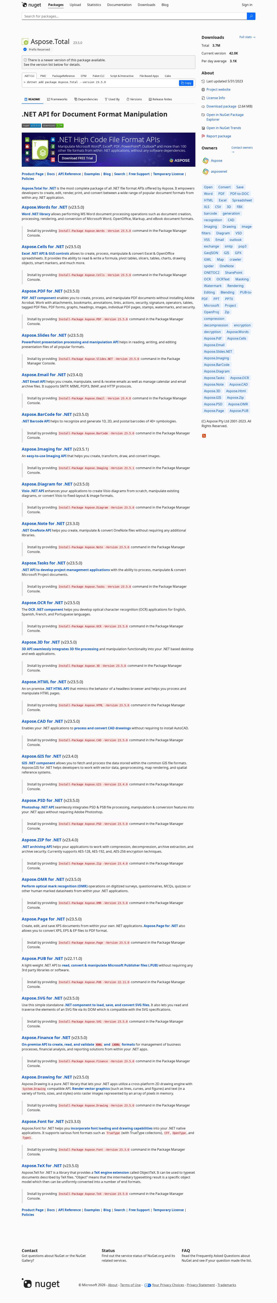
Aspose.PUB (239, 410)
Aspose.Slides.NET (218, 351)
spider (209, 266)
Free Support (139, 174)
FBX (239, 207)
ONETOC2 (211, 272)
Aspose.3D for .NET (41, 642)
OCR (207, 279)
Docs (51, 174)
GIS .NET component (38, 763)
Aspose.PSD (213, 404)
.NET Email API (34, 381)
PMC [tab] (43, 76)
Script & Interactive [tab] (121, 76)
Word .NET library (36, 214)
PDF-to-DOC (239, 193)
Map (220, 259)
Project (230, 305)
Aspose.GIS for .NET (41, 756)
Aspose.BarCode (216, 364)
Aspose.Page (214, 410)
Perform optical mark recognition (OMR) (55, 886)
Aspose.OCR (239, 378)
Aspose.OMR (238, 404)
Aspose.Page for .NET (43, 919)
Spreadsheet (242, 200)
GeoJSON (211, 253)
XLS (206, 207)
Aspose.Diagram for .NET (47, 484)
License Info (215, 98)
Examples (92, 174)
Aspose (216, 160)
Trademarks (227, 1285)
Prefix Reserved (39, 49)
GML (207, 259)
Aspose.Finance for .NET (46, 1037)
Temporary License (168, 174)
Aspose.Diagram (217, 371)
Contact (30, 1250)
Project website (218, 89)
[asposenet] (205, 171)
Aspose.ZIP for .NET (42, 840)
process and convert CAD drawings (102, 728)
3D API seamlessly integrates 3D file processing (60, 649)
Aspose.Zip (235, 397)
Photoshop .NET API (38, 807)
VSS (207, 239)
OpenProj (211, 312)
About (112, 1285)
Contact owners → (242, 150)
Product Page (32, 174)
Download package (221, 106)
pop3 (242, 246)
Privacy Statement (201, 1285)
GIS (226, 253)
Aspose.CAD (238, 384)
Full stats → (247, 37)
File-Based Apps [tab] (149, 76)
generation (231, 213)
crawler (235, 259)
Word (208, 193)
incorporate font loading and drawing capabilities (112, 1128)
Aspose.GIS (212, 397)
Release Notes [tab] (162, 99)
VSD (239, 233)
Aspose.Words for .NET (44, 207)
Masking (242, 279)
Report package (218, 136)
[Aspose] (205, 160)
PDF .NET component (39, 298)
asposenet (219, 171)
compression (214, 318)
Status (108, 1250)
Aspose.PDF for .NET (42, 291)
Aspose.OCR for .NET (42, 602)
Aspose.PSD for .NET (42, 800)
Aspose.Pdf (212, 338)
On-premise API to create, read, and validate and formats (78, 1044)
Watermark (213, 285)
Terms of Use (130, 1285)
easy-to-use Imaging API (46, 456)
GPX (238, 253)
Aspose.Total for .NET (39, 188)
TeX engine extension (111, 1172)
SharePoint (233, 272)
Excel (223, 200)
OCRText (223, 279)
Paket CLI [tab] (98, 76)
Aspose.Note (214, 384)
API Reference (69, 174)
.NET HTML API (57, 688)
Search (119, 174)
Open (208, 187)
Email (219, 239)
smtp (229, 246)
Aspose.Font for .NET (43, 1121)
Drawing (229, 226)
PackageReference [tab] (63, 76)
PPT (216, 299)
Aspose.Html (236, 391)
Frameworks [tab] (58, 99)
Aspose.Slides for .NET (44, 335)
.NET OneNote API (36, 530)
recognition (213, 220)
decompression (216, 325)
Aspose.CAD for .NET (42, 721)
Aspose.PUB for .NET (42, 958)
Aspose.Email (214, 345)
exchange (211, 246)
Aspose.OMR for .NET (43, 879)
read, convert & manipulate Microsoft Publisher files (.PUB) (110, 965)
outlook (236, 239)
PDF (221, 193)
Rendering (235, 285)
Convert (224, 187)
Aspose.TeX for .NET (42, 1165)
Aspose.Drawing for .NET (47, 1077)
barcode (210, 213)
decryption (212, 332)
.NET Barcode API (36, 421)
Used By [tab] (114, 99)
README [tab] (34, 99)
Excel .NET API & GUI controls (45, 253)
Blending (227, 292)
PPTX (229, 299)
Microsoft (211, 305)
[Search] (251, 16)
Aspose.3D (212, 391)
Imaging (210, 226)
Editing (209, 292)
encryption (242, 325)
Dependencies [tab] (87, 99)
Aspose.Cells (236, 338)
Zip (227, 312)
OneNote (227, 266)
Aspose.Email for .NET (44, 374)
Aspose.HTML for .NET (44, 681)
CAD (231, 220)
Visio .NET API (33, 491)
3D (229, 207)
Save (240, 187)
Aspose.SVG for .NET (42, 998)
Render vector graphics (91, 1088)
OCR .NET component (45, 609)
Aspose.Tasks (214, 378)
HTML (208, 200)
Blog (107, 174)
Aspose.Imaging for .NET (47, 449)
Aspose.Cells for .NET (43, 246)
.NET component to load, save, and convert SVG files (106, 1005)
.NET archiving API (37, 846)
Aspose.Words (238, 332)
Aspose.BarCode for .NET (47, 414)
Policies (28, 178)
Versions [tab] (135, 99)
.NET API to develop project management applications (66, 570)
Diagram (223, 233)
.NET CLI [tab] (29, 76)
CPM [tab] (84, 76)
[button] (186, 83)
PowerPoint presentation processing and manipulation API (70, 342)
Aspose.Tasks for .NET (44, 563)
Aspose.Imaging (216, 358)
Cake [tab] (168, 76)
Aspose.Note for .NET (43, 523)
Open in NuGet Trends (223, 128)
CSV (218, 207)
